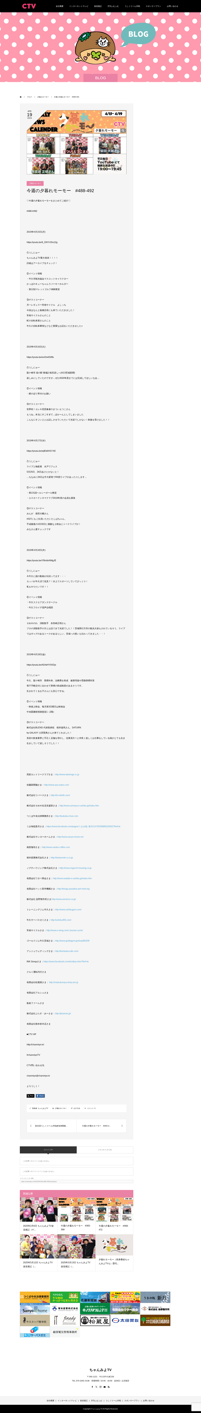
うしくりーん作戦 (132, 6)
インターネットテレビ (78, 6)
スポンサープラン (153, 6)
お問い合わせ (172, 6)
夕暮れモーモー (35, 183)
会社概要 (59, 6)
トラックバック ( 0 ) (105, 1150)
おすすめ (77, 1108)
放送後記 (98, 6)
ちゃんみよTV (43, 1108)
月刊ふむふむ (113, 6)
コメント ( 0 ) (48, 1149)
